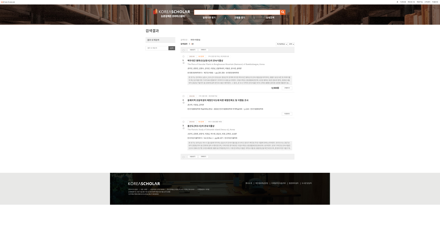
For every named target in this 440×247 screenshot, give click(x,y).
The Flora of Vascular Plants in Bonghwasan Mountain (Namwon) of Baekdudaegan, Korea (226, 64)
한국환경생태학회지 (194, 73)
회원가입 (420, 2)
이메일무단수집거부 (278, 183)
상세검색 (270, 17)
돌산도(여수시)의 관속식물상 (200, 126)
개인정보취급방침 (261, 183)
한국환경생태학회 (232, 73)
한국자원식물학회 (230, 138)
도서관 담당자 (307, 183)
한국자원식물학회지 (194, 138)
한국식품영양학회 (256, 109)
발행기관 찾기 (209, 17)
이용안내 (435, 2)
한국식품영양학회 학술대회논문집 (199, 109)
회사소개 (249, 183)
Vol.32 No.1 (208, 138)
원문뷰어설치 (293, 183)
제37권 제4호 (209, 73)
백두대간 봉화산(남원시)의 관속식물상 (205, 60)
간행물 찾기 (239, 17)
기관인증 (403, 2)
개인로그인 (411, 2)
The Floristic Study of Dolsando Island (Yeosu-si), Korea (211, 130)
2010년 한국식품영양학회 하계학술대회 (228, 109)
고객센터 (427, 2)
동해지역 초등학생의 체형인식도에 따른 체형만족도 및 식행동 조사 (217, 100)
